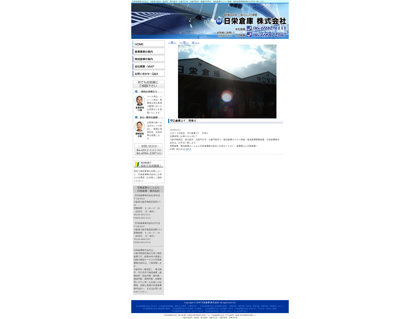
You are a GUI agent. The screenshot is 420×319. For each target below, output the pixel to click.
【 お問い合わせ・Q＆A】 (187, 311)
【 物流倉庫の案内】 (156, 308)
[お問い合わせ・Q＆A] (148, 73)
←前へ (172, 42)
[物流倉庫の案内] (148, 58)
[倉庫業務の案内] (148, 51)
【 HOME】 (147, 306)
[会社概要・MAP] (148, 66)
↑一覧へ (184, 42)
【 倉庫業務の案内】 (213, 306)
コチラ (188, 149)
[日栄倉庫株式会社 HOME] (148, 44)
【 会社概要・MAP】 (219, 308)
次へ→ (196, 42)
